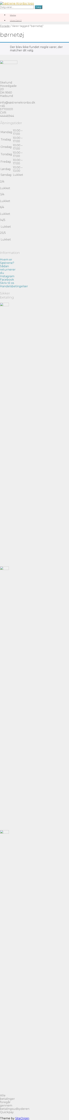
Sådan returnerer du (8, 270)
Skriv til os (7, 283)
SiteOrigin (22, 1118)
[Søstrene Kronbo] (17, 3)
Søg (38, 7)
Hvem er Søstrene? (7, 261)
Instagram (7, 276)
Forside (5, 26)
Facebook (7, 279)
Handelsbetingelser (14, 286)
